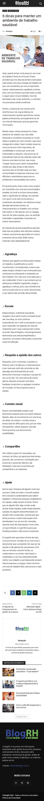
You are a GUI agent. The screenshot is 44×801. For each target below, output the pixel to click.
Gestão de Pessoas (13, 11)
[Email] (35, 592)
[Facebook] (12, 592)
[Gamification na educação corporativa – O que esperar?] (8, 672)
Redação (9, 31)
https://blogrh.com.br (22, 644)
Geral (4, 11)
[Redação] (4, 31)
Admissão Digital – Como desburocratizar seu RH (32, 609)
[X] (18, 592)
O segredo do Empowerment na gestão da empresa (10, 609)
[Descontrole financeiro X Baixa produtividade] (8, 696)
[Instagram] (22, 782)
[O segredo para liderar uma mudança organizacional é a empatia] (8, 684)
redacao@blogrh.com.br (19, 765)
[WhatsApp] (23, 592)
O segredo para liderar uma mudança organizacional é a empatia (27, 683)
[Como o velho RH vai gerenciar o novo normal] (8, 708)
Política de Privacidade (11, 798)
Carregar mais (21, 717)
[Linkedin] (29, 592)
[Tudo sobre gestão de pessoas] (22, 3)
